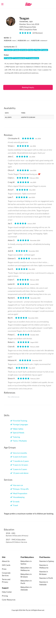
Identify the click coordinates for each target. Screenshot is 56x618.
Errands (15, 501)
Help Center (7, 592)
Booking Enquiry (28, 87)
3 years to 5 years (19, 469)
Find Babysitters (27, 557)
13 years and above (20, 473)
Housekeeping (18, 497)
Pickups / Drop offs (20, 489)
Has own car (17, 485)
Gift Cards (6, 565)
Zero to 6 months (19, 453)
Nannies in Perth (46, 578)
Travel (15, 505)
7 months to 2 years (20, 461)
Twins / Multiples (19, 441)
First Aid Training (19, 421)
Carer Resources (8, 600)
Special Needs (18, 432)
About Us (6, 561)
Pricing (5, 596)
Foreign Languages (20, 424)
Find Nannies (44, 557)
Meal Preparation (19, 493)
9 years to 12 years (20, 465)
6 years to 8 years (19, 457)
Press (4, 569)
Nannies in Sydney (46, 561)
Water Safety (17, 429)
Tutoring (16, 437)
